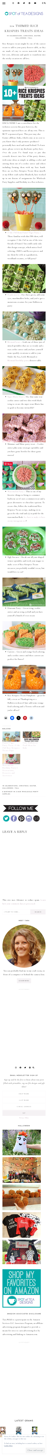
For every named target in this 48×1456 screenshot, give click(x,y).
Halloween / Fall (24, 38)
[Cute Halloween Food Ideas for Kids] (32, 737)
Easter (37, 36)
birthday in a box (12, 791)
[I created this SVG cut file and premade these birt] (2, 1429)
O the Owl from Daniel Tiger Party (24, 232)
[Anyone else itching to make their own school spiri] (18, 1429)
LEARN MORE (24, 981)
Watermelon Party (16, 491)
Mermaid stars (14, 342)
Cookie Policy (8, 1446)
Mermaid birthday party (18, 360)
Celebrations (15, 36)
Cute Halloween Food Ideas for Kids (30, 745)
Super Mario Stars (16, 396)
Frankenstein (13, 294)
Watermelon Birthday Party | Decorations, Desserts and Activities (10, 770)
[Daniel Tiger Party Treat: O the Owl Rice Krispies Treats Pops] (11, 737)
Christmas (28, 36)
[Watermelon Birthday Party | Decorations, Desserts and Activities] (11, 759)
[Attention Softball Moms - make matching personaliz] (34, 1429)
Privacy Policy (24, 1118)
